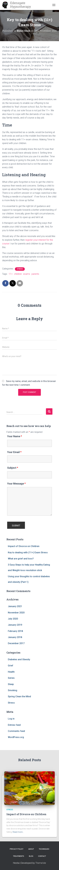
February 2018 (15, 631)
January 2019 (15, 624)
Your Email (14, 452)
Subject (12, 467)
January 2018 (15, 637)
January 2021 (15, 606)
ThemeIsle (40, 863)
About (31, 849)
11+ (11, 274)
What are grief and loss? (21, 558)
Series (11, 678)
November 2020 (16, 612)
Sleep (11, 684)
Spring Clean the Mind (19, 696)
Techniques (44, 849)
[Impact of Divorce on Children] (29, 787)
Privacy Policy (16, 849)
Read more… (18, 832)
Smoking (12, 690)
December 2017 (16, 643)
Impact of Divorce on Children (23, 546)
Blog (31, 856)
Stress (20, 269)
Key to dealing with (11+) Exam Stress (28, 552)
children (18, 274)
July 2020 (13, 618)
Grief (10, 665)
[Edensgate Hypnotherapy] (17, 5)
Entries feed (14, 725)
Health (11, 671)
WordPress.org (16, 737)
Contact (42, 856)
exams (26, 274)
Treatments (18, 856)
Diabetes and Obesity (19, 659)
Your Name (14, 436)
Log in (11, 718)
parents (35, 274)
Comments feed (16, 731)
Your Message (16, 483)
